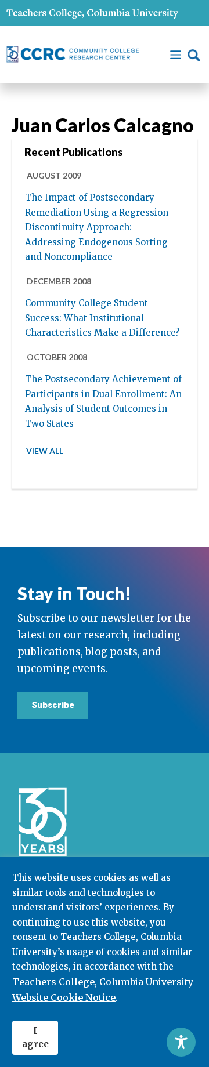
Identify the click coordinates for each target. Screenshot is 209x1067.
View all (44, 451)
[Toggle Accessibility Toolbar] (181, 1042)
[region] (104, 962)
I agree (35, 1037)
